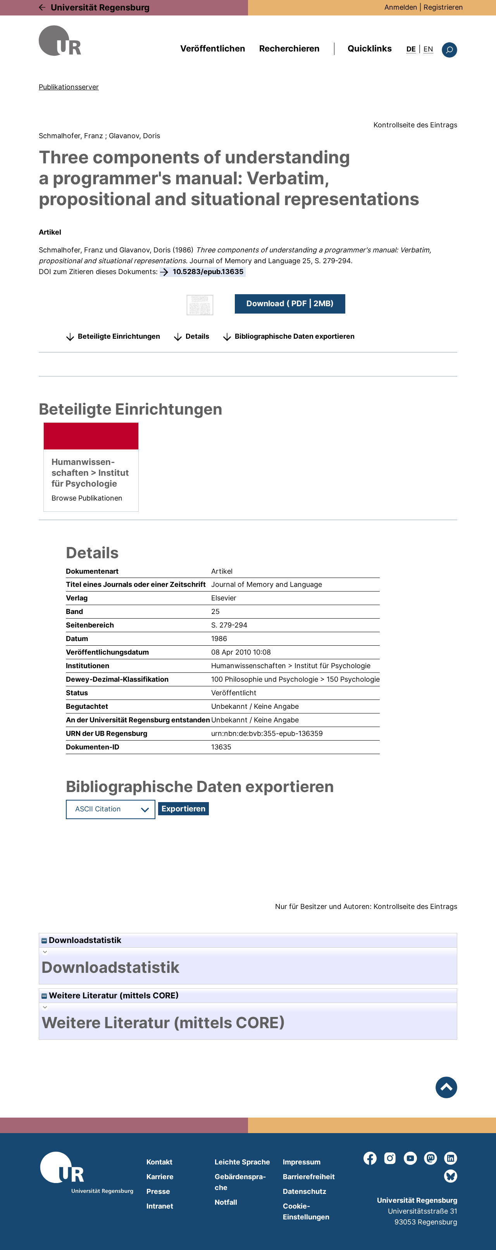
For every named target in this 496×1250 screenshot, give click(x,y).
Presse (158, 1191)
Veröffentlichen (212, 48)
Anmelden (400, 7)
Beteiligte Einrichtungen (119, 336)
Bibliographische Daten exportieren (295, 336)
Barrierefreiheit (309, 1177)
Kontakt (159, 1162)
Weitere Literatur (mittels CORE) (113, 995)
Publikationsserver (69, 87)
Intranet (159, 1206)
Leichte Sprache (242, 1162)
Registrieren (443, 7)
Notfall (226, 1202)
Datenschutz (304, 1191)
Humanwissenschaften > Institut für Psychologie (290, 666)
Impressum (301, 1162)
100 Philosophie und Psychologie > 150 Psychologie (295, 679)
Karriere (160, 1177)
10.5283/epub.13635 (208, 271)
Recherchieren (289, 48)
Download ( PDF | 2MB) (290, 303)
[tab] (248, 967)
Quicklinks (370, 48)
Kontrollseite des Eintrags (415, 125)
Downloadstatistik (84, 940)
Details (197, 336)
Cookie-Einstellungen (306, 1211)
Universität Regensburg (100, 7)
